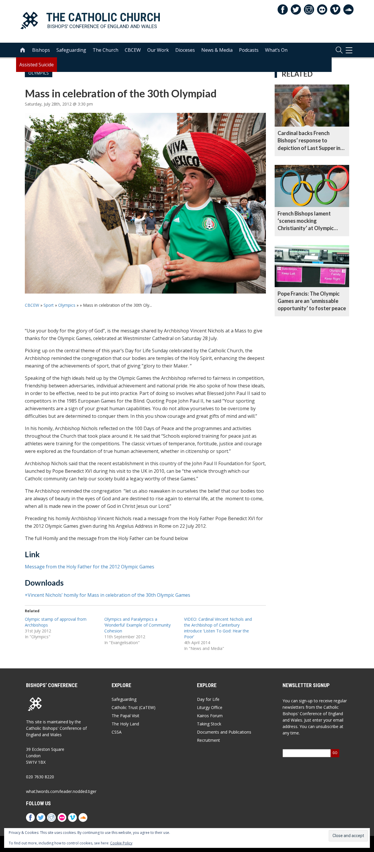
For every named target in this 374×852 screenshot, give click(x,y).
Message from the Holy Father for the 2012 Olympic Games (89, 566)
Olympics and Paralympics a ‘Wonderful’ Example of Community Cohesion (137, 625)
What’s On (276, 50)
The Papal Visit (125, 715)
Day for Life (208, 699)
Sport (49, 305)
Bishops (41, 50)
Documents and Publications (224, 732)
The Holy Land (125, 724)
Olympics (66, 305)
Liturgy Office (209, 707)
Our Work (158, 50)
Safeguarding (71, 50)
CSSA (117, 732)
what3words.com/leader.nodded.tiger (61, 791)
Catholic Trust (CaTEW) (133, 707)
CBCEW (133, 50)
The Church (105, 50)
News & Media (217, 50)
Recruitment (208, 740)
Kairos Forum (210, 715)
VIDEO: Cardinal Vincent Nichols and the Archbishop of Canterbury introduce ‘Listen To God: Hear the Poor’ (218, 627)
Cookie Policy (121, 843)
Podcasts (249, 50)
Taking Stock (209, 724)
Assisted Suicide (36, 64)
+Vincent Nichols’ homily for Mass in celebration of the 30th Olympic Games (107, 595)
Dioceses (185, 50)
